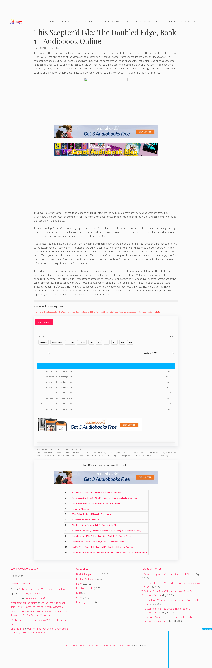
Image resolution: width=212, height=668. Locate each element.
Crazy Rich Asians (32, 593)
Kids (159, 21)
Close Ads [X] (206, 629)
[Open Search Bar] (202, 21)
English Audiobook (137, 21)
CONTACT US (188, 21)
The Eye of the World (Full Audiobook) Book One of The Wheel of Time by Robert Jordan (109, 552)
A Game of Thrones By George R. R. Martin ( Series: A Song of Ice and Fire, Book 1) (106, 531)
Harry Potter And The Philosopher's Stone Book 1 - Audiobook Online (101, 536)
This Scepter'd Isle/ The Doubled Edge (152, 455)
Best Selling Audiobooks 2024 (119, 452)
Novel (171, 21)
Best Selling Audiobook (77, 21)
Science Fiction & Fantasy (88, 455)
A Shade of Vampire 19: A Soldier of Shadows (42, 588)
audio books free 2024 (74, 452)
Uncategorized (84, 602)
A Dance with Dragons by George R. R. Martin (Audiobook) (96, 492)
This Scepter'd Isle (126, 455)
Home (52, 21)
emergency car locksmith (24, 602)
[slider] (95, 353)
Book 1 (136, 452)
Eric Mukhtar (18, 628)
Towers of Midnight (80, 509)
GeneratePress (138, 645)
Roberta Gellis (69, 455)
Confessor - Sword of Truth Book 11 (87, 520)
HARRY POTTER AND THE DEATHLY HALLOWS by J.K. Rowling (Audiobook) (104, 547)
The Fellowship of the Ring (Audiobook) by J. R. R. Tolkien (96, 503)
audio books (58, 452)
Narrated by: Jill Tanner (51, 455)
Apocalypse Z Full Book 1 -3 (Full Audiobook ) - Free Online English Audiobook (105, 498)
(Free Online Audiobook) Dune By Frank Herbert (92, 514)
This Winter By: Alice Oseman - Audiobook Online (168, 574)
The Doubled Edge (108, 455)
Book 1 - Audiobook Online (152, 452)
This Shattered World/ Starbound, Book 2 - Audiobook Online (98, 541)
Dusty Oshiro (18, 620)
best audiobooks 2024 (95, 452)
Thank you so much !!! (35, 598)
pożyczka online (19, 611)
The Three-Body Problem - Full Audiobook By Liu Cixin (95, 525)
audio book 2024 (44, 452)
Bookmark (44, 322)
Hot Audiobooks (109, 21)
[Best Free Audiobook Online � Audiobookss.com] (18, 21)
